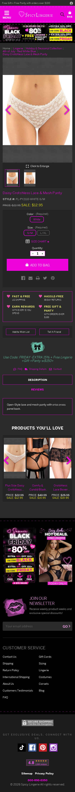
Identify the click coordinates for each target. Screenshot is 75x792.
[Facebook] (23, 278)
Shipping (8, 663)
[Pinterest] (53, 278)
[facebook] (32, 747)
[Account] (71, 3)
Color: (37, 213)
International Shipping (16, 677)
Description (37, 379)
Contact (57, 368)
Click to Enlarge (39, 166)
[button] (6, 14)
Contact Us (9, 656)
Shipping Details (37, 368)
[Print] (38, 278)
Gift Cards (45, 656)
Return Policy (11, 670)
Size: (38, 227)
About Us (8, 683)
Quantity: (37, 247)
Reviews (37, 389)
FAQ (19, 368)
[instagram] (53, 747)
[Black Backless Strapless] (19, 556)
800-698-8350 (38, 780)
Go (65, 626)
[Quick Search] (62, 14)
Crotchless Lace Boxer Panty (60, 487)
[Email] (30, 278)
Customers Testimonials (18, 690)
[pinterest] (43, 747)
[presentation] (8, 110)
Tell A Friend (54, 331)
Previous (6, 460)
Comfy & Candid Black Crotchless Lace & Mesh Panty (37, 487)
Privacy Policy (44, 773)
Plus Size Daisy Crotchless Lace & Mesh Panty (14, 487)
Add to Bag (39, 265)
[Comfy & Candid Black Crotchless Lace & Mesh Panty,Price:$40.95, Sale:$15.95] (37, 458)
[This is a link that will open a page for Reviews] (37, 762)
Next (69, 460)
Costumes (45, 677)
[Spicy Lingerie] (35, 14)
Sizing (42, 663)
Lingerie (44, 670)
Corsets (44, 683)
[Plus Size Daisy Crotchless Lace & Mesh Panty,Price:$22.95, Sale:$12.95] (15, 458)
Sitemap (26, 773)
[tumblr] (22, 747)
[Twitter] (45, 278)
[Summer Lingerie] (55, 556)
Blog (41, 690)
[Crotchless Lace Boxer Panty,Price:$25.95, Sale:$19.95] (60, 458)
